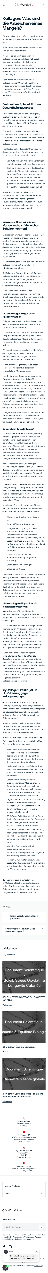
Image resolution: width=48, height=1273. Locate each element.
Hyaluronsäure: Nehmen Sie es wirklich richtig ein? (20, 930)
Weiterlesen (7, 1005)
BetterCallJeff (38, 1266)
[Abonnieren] (41, 1227)
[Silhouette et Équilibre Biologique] (24, 1027)
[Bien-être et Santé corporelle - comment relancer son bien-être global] (24, 1074)
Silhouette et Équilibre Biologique (19, 1047)
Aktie (8, 907)
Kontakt (42, 1259)
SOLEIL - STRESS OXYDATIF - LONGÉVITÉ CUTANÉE (23, 998)
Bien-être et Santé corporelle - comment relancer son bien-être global (22, 1095)
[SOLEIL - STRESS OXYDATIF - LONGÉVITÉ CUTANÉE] (24, 977)
